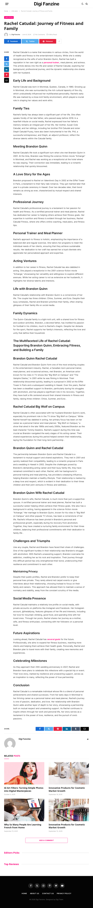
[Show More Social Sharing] (59, 41)
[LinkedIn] (6, 69)
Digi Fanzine (16, 34)
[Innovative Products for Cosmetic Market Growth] (69, 773)
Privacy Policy (64, 893)
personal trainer (51, 62)
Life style (9, 17)
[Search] (86, 4)
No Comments (40, 34)
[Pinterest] (6, 74)
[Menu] (6, 4)
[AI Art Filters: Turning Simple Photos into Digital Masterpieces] (24, 773)
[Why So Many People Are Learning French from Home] (24, 810)
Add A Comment (46, 840)
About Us (34, 893)
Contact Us (48, 893)
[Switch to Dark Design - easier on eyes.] (82, 4)
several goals (53, 639)
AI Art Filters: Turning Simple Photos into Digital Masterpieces (23, 789)
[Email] (6, 80)
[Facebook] (6, 58)
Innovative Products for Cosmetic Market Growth (67, 789)
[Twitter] (6, 64)
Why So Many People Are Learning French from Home (22, 826)
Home (24, 893)
